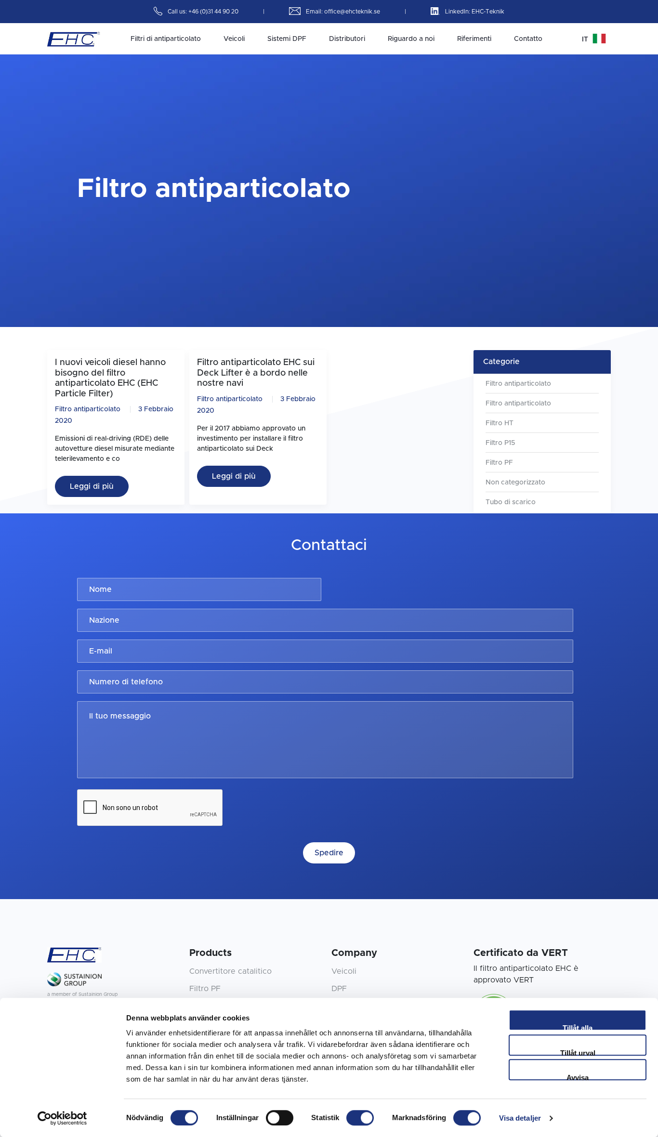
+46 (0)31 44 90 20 (214, 11)
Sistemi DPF (286, 39)
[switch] (279, 1117)
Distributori (347, 39)
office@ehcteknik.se (353, 11)
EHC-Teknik (488, 11)
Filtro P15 (500, 443)
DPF (339, 989)
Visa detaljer (520, 1118)
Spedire (329, 853)
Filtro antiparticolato (87, 409)
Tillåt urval (577, 1052)
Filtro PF (499, 462)
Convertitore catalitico (230, 971)
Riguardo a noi (411, 39)
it (586, 39)
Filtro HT (499, 423)
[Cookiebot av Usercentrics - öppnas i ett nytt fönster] (62, 1118)
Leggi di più (92, 486)
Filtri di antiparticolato (166, 39)
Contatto (528, 39)
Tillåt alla (577, 1027)
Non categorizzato (515, 482)
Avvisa (577, 1076)
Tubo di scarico (511, 502)
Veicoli (234, 39)
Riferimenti (474, 39)
